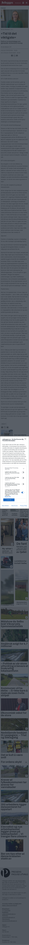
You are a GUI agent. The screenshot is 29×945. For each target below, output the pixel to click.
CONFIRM (9, 499)
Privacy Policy (23, 505)
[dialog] (14, 472)
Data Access (14, 505)
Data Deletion (5, 505)
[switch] (23, 472)
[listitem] (14, 468)
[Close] (25, 439)
